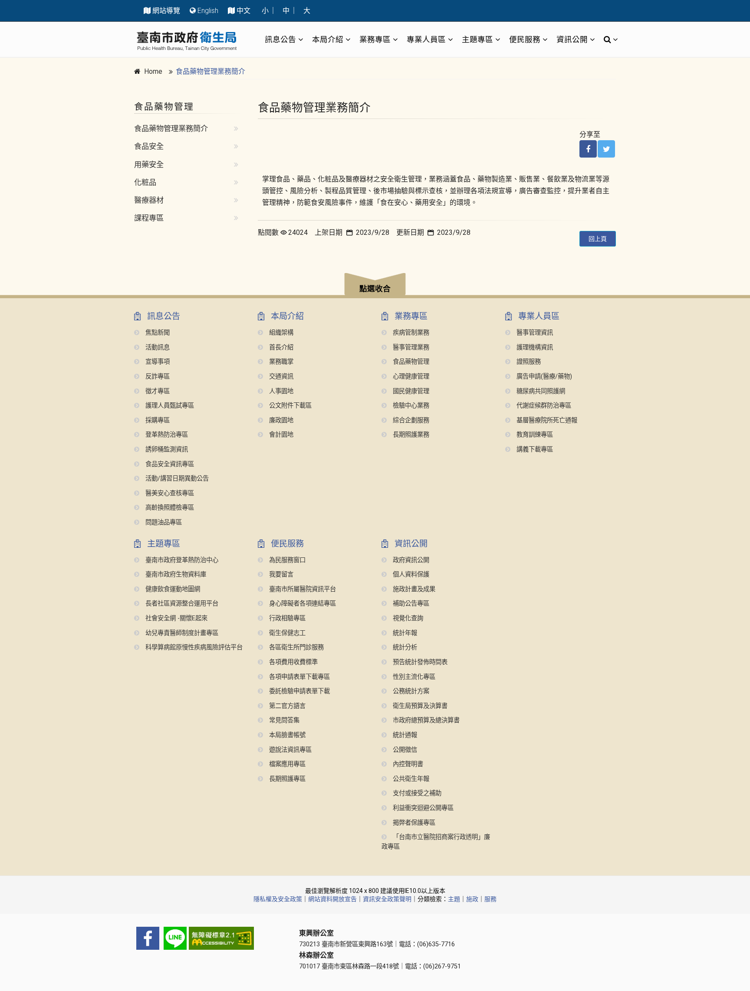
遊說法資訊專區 (289, 750)
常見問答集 (283, 720)
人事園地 (280, 391)
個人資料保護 (410, 574)
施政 (472, 899)
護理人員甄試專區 (169, 405)
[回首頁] (187, 41)
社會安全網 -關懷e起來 (175, 618)
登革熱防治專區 (166, 434)
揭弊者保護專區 (413, 822)
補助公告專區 (410, 603)
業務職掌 (280, 361)
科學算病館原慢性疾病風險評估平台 (193, 647)
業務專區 (375, 39)
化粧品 (145, 182)
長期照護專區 (286, 779)
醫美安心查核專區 (169, 493)
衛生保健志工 (286, 633)
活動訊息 (157, 347)
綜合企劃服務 (410, 420)
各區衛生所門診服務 (295, 647)
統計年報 (404, 633)
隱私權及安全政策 (277, 899)
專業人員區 (426, 39)
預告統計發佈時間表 (419, 662)
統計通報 (404, 735)
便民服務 (524, 39)
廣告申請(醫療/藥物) (543, 376)
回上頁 (598, 238)
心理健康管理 (410, 376)
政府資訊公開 (410, 560)
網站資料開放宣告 (332, 899)
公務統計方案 (410, 691)
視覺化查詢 (407, 618)
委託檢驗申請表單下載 (298, 691)
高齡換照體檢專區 (169, 507)
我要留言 (280, 574)
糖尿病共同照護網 (540, 391)
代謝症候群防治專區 (543, 405)
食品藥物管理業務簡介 (210, 71)
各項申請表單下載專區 (298, 677)
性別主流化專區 (413, 677)
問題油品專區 (163, 522)
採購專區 (157, 420)
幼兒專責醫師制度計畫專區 (181, 633)
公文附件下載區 (289, 405)
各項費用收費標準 (292, 662)
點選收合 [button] (375, 288)
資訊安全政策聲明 (387, 899)
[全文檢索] (608, 39)
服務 (490, 899)
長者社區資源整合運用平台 (181, 603)
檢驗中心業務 (410, 405)
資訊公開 (572, 39)
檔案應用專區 (286, 764)
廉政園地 (280, 420)
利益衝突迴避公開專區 (422, 808)
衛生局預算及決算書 (419, 706)
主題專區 (477, 39)
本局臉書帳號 (286, 735)
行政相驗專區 (286, 618)
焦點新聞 (157, 332)
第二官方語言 (286, 706)
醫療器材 (149, 200)
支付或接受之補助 (416, 793)
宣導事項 (157, 361)
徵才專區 (157, 391)
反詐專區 (157, 376)
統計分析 (404, 647)
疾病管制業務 (410, 332)
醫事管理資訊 (534, 332)
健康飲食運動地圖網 (172, 589)
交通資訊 (280, 376)
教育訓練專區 (534, 434)
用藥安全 (149, 164)
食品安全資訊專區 (169, 464)
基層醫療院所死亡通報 (546, 420)
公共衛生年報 (410, 779)
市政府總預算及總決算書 (425, 720)
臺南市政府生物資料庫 (175, 574)
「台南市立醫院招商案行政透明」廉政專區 (436, 841)
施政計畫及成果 (413, 589)
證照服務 (528, 361)
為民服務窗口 (286, 560)
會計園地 (280, 434)
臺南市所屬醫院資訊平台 (301, 589)
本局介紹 (327, 39)
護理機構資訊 (534, 347)
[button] (375, 285)
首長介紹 (280, 347)
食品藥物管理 (410, 361)
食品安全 (149, 146)
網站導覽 (166, 11)
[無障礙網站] (210, 938)
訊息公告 (280, 39)
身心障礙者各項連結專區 (301, 603)
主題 (454, 899)
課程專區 (149, 218)
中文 (243, 11)
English (207, 11)
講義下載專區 (534, 449)
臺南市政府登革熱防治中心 (181, 560)
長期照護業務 (410, 434)
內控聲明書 (407, 764)
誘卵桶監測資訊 (166, 449)
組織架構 (280, 332)
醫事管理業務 (410, 347)
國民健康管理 (410, 391)
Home (153, 71)
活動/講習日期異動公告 (176, 478)
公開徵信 (404, 750)
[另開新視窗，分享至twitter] (606, 149)
